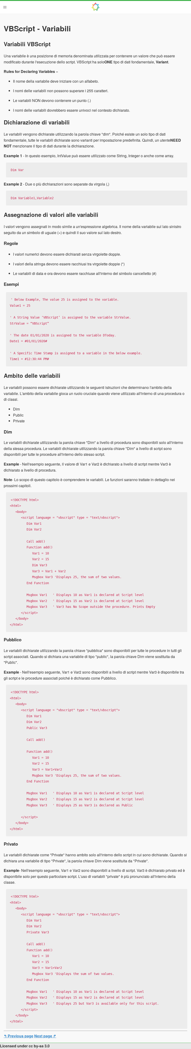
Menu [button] (5, 7)
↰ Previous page (18, 1036)
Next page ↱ (45, 1036)
